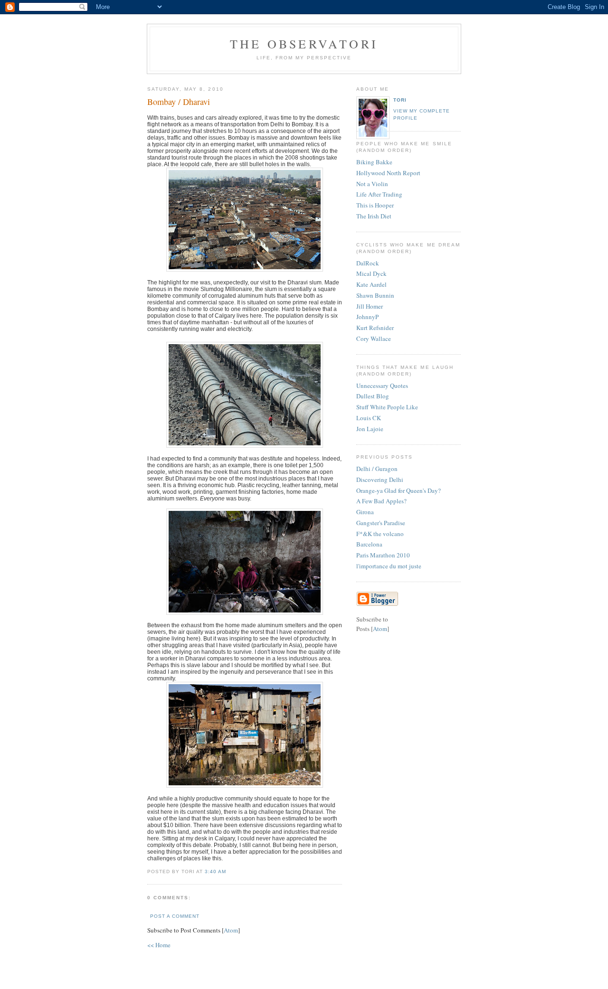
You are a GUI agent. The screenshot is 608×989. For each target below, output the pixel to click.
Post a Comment (175, 916)
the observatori (304, 44)
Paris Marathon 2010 (383, 555)
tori (400, 100)
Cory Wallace (373, 338)
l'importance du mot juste (388, 566)
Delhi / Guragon (377, 468)
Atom (231, 930)
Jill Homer (369, 306)
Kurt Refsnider (375, 327)
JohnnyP (367, 316)
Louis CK (368, 418)
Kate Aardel (371, 284)
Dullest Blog (372, 396)
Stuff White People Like (387, 407)
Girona (365, 512)
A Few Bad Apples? (381, 501)
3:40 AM (215, 871)
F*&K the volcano (380, 533)
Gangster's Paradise (380, 522)
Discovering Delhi (379, 479)
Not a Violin (372, 183)
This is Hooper (375, 205)
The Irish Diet (373, 216)
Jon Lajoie (369, 428)
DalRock (367, 263)
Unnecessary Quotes (382, 385)
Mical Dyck (371, 273)
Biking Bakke (374, 162)
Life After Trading (379, 194)
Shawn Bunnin (375, 295)
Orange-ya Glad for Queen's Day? (398, 490)
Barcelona (369, 544)
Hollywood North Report (388, 173)
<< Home (159, 945)
